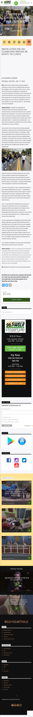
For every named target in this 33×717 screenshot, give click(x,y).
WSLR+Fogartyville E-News (11, 419)
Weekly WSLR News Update (11, 421)
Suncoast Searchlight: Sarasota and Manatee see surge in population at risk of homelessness (16, 492)
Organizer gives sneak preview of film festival (17, 579)
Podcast (18, 12)
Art (4, 669)
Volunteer (6, 683)
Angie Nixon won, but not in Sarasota (17, 520)
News (14, 12)
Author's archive (16, 300)
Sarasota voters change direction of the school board (16, 547)
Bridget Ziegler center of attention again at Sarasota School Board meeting (16, 602)
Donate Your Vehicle (8, 685)
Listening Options (7, 649)
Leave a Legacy (7, 687)
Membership (6, 681)
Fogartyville (6, 665)
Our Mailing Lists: (6, 417)
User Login (6, 689)
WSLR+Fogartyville (16, 622)
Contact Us (6, 637)
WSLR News (17, 29)
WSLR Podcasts (7, 655)
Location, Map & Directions (9, 639)
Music (5, 651)
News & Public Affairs (8, 653)
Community (6, 671)
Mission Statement (7, 630)
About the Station (7, 632)
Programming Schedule (8, 635)
